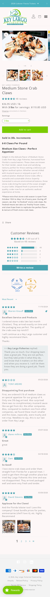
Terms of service (18, 585)
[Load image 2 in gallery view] (24, 75)
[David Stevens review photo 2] (24, 526)
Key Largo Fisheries (23, 577)
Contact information (26, 589)
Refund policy (22, 580)
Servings (6, 116)
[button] (9, 98)
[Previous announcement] (3, 4)
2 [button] (21, 541)
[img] (8, 307)
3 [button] (26, 541)
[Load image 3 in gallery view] (37, 75)
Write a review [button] (25, 267)
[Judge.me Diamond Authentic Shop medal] (16, 284)
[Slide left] (19, 66)
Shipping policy (35, 585)
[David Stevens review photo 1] (8, 526)
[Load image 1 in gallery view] (12, 75)
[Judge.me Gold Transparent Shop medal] (30, 284)
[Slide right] (31, 66)
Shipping (5, 111)
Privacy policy (36, 580)
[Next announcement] (47, 4)
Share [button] (8, 222)
